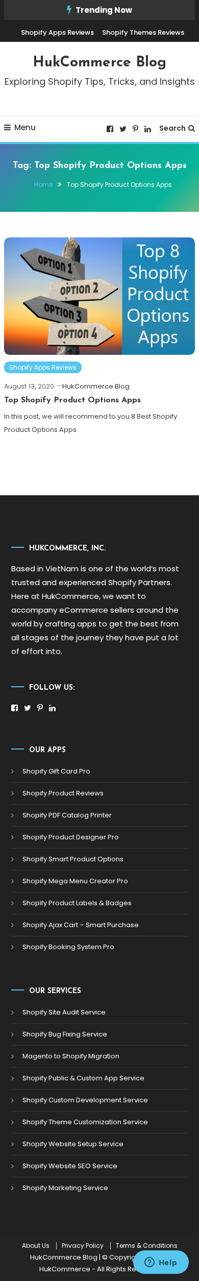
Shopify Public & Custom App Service (83, 1078)
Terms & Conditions (147, 1245)
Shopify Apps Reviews (57, 32)
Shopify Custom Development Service (85, 1100)
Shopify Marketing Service (65, 1188)
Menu (25, 127)
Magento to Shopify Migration (70, 1056)
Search (172, 128)
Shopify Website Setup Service (72, 1144)
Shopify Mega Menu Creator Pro (75, 881)
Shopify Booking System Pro (68, 947)
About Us (35, 1245)
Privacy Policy (83, 1245)
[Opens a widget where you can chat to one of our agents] (161, 1263)
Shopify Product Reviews (63, 793)
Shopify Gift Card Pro (56, 771)
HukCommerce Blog (99, 63)
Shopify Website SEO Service (69, 1166)
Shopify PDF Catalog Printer (67, 815)
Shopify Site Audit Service (64, 1012)
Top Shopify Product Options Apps (72, 400)
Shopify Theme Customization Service (85, 1122)
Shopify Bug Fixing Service (64, 1034)
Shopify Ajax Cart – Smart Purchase (80, 925)
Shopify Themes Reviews (143, 32)
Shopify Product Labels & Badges (77, 903)
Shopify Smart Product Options (72, 859)
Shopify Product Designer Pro (70, 837)
